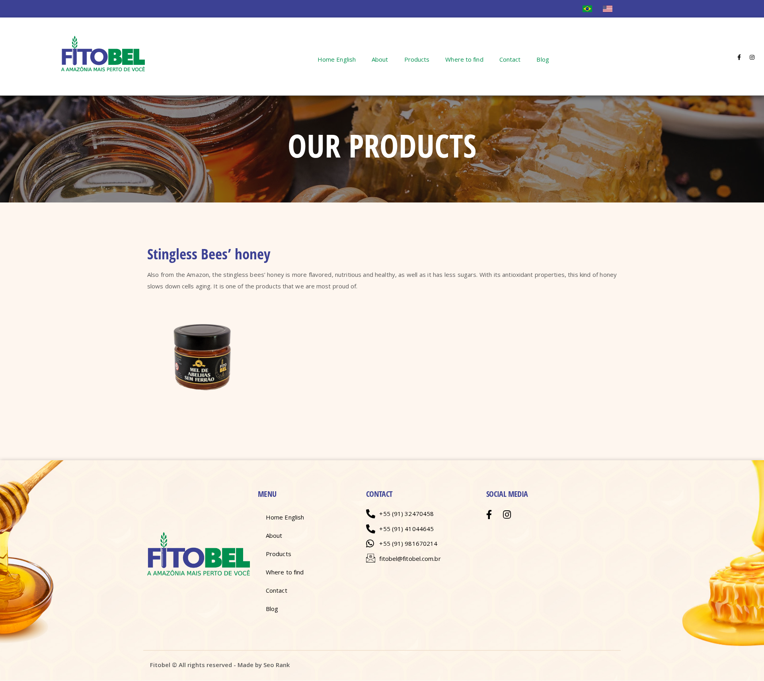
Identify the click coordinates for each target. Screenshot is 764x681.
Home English (337, 59)
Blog (542, 59)
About (380, 59)
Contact (510, 59)
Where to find (464, 59)
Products (417, 59)
